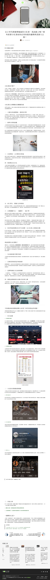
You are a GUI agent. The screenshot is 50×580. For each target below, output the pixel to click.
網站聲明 (42, 576)
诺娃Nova (8, 450)
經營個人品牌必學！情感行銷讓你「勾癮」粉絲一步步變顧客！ (16, 528)
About (38, 576)
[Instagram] (47, 571)
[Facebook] (45, 571)
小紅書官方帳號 (9, 346)
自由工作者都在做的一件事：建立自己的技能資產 (42, 549)
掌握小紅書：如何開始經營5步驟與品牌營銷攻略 (15, 508)
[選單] (1, 2)
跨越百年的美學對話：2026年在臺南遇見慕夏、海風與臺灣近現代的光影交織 (11, 550)
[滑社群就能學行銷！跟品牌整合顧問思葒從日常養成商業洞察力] (19, 546)
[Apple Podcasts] (41, 571)
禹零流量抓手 (8, 395)
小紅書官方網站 (9, 318)
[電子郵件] (43, 571)
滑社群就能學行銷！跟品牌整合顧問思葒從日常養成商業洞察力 (26, 550)
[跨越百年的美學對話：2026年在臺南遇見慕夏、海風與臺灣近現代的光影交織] (3, 546)
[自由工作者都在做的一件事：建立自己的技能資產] (34, 546)
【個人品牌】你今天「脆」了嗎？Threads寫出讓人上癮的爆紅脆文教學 (18, 527)
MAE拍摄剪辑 (8, 422)
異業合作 (46, 576)
